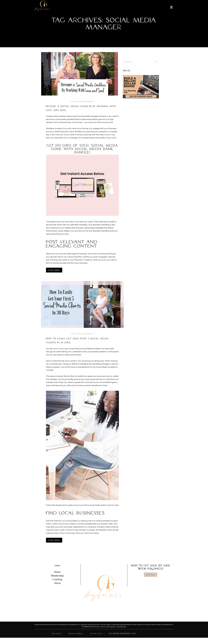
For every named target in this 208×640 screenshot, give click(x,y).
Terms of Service (75, 633)
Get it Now (150, 575)
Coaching (57, 579)
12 (93, 334)
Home (57, 571)
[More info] (170, 7)
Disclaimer (56, 633)
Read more (54, 270)
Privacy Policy (96, 633)
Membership (57, 575)
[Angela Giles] (42, 7)
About (57, 583)
